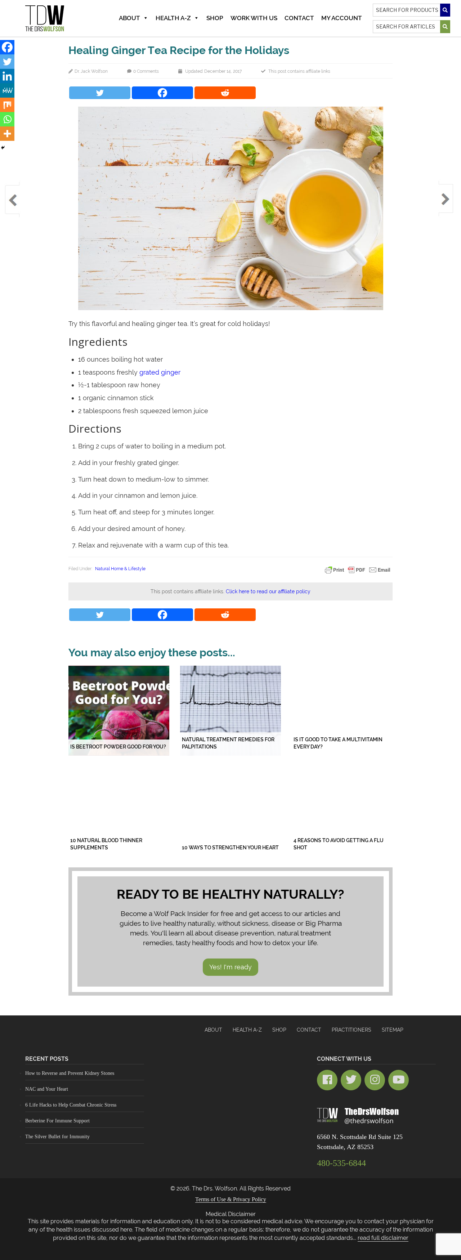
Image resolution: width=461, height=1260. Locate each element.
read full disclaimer (383, 1237)
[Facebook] (162, 92)
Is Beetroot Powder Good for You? (118, 747)
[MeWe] (7, 90)
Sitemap (392, 1030)
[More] (7, 133)
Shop (214, 18)
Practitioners (351, 1030)
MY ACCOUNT (341, 18)
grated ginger (159, 372)
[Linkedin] (7, 76)
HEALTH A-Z (247, 1030)
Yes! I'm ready (230, 967)
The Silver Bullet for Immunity (57, 1136)
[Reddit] (225, 92)
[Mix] (7, 105)
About (129, 18)
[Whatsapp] (7, 119)
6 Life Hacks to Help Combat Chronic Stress (70, 1105)
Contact (299, 18)
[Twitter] (99, 92)
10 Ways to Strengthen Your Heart (230, 847)
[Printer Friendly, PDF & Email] (358, 569)
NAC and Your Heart (46, 1089)
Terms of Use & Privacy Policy (230, 1199)
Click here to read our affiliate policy (268, 591)
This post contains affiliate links (299, 71)
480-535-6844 (341, 1163)
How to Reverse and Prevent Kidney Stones (69, 1073)
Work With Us (253, 18)
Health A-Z (173, 18)
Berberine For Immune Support (57, 1120)
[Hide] (3, 148)
